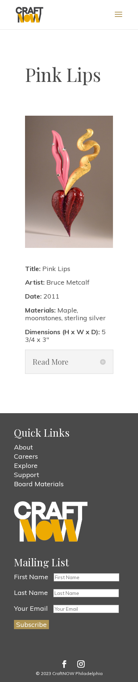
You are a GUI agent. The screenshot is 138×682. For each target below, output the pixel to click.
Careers (26, 456)
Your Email (31, 608)
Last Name (31, 592)
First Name (31, 577)
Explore (26, 465)
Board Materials (39, 484)
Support (26, 474)
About (23, 447)
